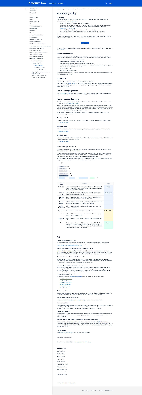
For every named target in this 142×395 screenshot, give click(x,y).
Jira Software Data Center (66, 279)
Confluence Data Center (36, 50)
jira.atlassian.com (76, 150)
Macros (32, 23)
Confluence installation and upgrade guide (40, 46)
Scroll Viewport (72, 382)
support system (71, 83)
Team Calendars (34, 37)
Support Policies (37, 63)
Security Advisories (75, 321)
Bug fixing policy (61, 356)
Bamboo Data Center (65, 286)
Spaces (32, 15)
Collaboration (33, 28)
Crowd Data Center (64, 287)
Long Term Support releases (63, 250)
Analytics (32, 30)
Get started (33, 12)
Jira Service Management (66, 280)
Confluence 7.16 (33, 8)
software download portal (76, 276)
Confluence (64, 382)
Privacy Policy (85, 390)
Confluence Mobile (34, 21)
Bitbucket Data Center (65, 284)
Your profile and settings (36, 26)
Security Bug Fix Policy (71, 21)
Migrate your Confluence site (37, 48)
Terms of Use (94, 390)
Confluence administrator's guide (38, 43)
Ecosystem (61, 49)
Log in (110, 3)
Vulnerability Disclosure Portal (100, 321)
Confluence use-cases (35, 41)
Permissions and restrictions (37, 35)
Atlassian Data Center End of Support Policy (74, 300)
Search (106, 3)
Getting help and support (36, 58)
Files (31, 19)
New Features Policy (40, 67)
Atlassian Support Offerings (65, 332)
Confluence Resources (37, 60)
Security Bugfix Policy (40, 69)
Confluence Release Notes (36, 56)
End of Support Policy (67, 28)
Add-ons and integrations (36, 39)
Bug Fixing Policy (39, 65)
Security (101, 390)
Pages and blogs (34, 17)
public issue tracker (65, 93)
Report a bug (85, 43)
